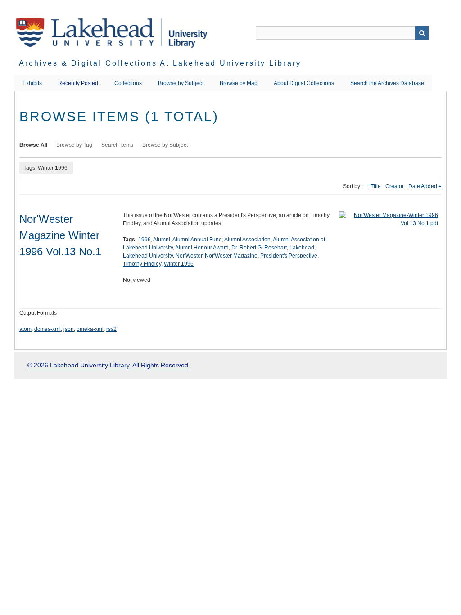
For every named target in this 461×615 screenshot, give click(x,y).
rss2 (111, 329)
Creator (394, 186)
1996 (144, 239)
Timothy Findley (142, 264)
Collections (128, 83)
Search (422, 33)
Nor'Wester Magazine (231, 256)
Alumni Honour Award (202, 247)
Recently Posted (78, 83)
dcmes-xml (47, 329)
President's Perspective (288, 256)
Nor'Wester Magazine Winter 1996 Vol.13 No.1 (60, 235)
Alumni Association (247, 239)
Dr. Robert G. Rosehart (259, 247)
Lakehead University (148, 256)
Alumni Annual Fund (197, 239)
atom (25, 329)
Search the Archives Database (387, 83)
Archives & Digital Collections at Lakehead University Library (160, 63)
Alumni (161, 239)
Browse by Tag (74, 145)
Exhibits (32, 83)
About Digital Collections (304, 83)
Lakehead (301, 247)
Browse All (33, 145)
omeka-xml (90, 329)
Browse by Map (239, 83)
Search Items (117, 145)
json (68, 329)
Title (376, 186)
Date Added (422, 186)
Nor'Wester (189, 256)
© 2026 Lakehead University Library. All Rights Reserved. (108, 365)
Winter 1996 (179, 264)
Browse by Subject (180, 83)
